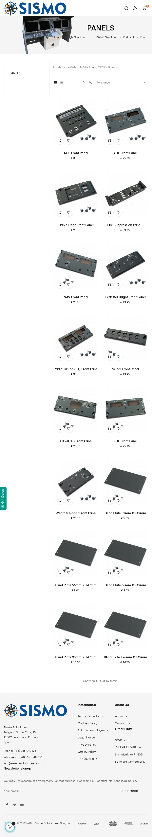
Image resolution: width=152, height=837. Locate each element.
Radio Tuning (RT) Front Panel (76, 369)
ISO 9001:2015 (87, 759)
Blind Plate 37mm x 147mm (125, 513)
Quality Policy (87, 752)
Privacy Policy (87, 744)
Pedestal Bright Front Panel (125, 297)
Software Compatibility (130, 761)
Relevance (121, 82)
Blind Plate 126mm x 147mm (125, 657)
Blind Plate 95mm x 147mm (76, 657)
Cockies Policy (87, 723)
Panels (15, 73)
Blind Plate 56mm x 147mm (76, 585)
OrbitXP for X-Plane (128, 747)
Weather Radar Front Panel (76, 513)
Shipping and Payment (93, 730)
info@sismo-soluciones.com (22, 763)
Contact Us (122, 723)
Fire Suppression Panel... (125, 225)
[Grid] (55, 82)
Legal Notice (86, 737)
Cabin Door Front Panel (76, 225)
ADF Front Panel (125, 153)
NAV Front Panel (76, 297)
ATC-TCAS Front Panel (75, 441)
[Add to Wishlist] (69, 140)
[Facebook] (7, 805)
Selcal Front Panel (125, 369)
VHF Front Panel (125, 441)
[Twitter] (14, 805)
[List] (61, 82)
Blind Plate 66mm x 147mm (125, 585)
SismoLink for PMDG (129, 754)
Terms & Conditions (91, 716)
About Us (121, 716)
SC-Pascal (122, 740)
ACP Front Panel (76, 153)
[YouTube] (22, 805)
